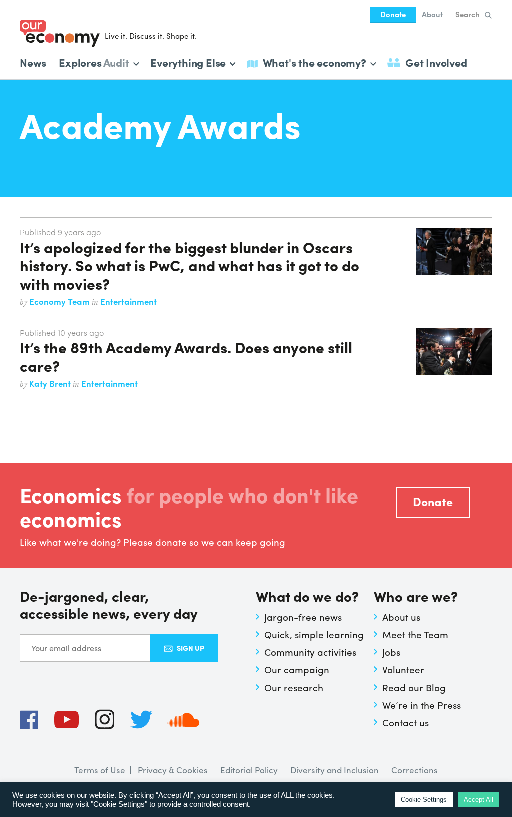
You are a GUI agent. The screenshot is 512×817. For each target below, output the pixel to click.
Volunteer (403, 669)
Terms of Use (100, 770)
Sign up (190, 648)
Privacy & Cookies (173, 770)
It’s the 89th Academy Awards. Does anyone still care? (186, 356)
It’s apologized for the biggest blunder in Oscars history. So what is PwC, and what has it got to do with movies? (190, 265)
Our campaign (297, 669)
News (33, 62)
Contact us (405, 723)
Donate (393, 14)
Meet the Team (415, 635)
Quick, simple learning (314, 635)
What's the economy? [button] (314, 61)
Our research (294, 687)
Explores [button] (94, 61)
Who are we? (416, 597)
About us (401, 617)
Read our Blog (414, 687)
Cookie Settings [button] (424, 800)
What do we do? (307, 597)
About (432, 14)
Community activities (310, 652)
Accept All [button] (479, 800)
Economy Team (61, 302)
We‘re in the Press (421, 705)
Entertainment (128, 302)
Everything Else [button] (188, 61)
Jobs (391, 652)
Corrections (415, 770)
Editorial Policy (249, 770)
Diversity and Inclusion (334, 770)
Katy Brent (51, 384)
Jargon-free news (303, 617)
